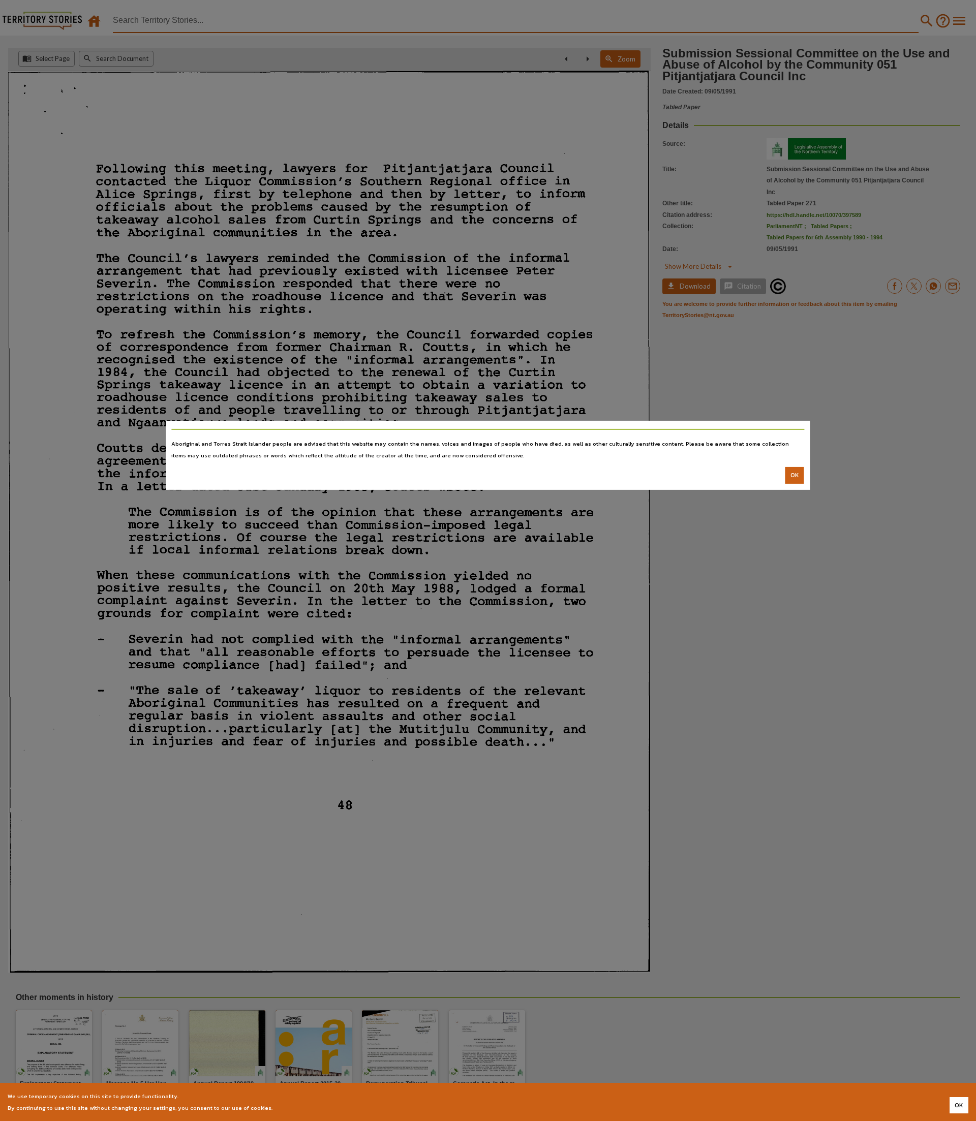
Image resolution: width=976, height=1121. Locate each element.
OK (794, 475)
